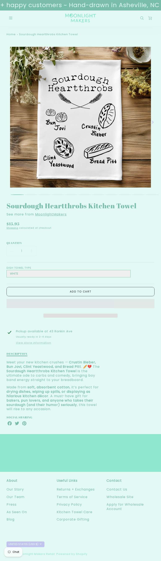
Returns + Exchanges (76, 489)
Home (11, 34)
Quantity (14, 243)
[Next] (152, 122)
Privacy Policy (69, 504)
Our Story (15, 489)
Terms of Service (72, 496)
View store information (33, 342)
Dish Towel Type (18, 268)
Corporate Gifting (73, 519)
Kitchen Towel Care (74, 512)
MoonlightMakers (50, 214)
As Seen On (16, 512)
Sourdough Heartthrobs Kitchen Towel (48, 34)
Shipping (12, 228)
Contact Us (116, 489)
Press (11, 504)
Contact (114, 480)
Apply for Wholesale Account (125, 506)
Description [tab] (17, 354)
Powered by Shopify (71, 554)
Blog (10, 519)
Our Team (15, 496)
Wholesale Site (119, 496)
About (12, 480)
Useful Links (67, 480)
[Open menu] (10, 18)
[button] (80, 303)
